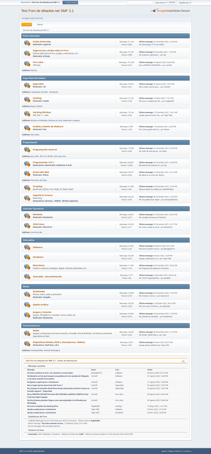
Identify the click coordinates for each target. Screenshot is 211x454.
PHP (32, 180)
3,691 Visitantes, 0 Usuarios (44, 434)
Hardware (38, 256)
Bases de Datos (40, 180)
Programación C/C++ (43, 162)
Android (47, 350)
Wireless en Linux (55, 120)
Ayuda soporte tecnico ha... (150, 115)
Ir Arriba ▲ (188, 451)
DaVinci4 (162, 217)
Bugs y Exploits (36, 106)
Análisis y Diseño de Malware (48, 126)
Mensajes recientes (36, 366)
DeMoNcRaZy (168, 189)
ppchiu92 (166, 306)
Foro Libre (38, 62)
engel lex (47, 44)
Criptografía (35, 92)
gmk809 (167, 278)
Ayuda (164, 451)
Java (32, 156)
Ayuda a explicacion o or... (149, 258)
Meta (164, 151)
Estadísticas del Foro (37, 417)
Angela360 (169, 101)
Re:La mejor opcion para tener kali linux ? (45, 385)
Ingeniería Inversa (43, 195)
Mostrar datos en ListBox (149, 189)
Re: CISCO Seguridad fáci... (149, 278)
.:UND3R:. (57, 201)
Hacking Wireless (42, 112)
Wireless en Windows (39, 120)
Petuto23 (165, 268)
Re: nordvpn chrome (147, 217)
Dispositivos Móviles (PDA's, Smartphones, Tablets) (59, 342)
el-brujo (46, 56)
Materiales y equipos (71, 120)
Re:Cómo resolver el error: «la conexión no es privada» (50, 373)
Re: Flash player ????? (147, 44)
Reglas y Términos (175, 451)
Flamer (167, 129)
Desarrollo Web (41, 172)
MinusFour (47, 227)
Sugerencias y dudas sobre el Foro (51, 50)
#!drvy (46, 175)
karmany (49, 201)
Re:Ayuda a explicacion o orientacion (43, 382)
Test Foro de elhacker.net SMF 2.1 (47, 11)
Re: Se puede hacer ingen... (150, 199)
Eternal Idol (50, 165)
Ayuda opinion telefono (148, 345)
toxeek (46, 101)
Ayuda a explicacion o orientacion (41, 409)
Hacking (37, 98)
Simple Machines (39, 451)
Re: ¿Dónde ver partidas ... (149, 316)
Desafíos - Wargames (49, 92)
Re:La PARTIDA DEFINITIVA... (150, 65)
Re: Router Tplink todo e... (149, 335)
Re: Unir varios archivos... (149, 306)
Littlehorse (60, 165)
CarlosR (168, 65)
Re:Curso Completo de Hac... (150, 101)
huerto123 (165, 296)
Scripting (37, 186)
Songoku (47, 297)
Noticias (34, 70)
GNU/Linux (38, 224)
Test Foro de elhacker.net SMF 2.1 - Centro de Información (51, 361)
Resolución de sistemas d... (149, 165)
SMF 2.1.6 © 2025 (25, 451)
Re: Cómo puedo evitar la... (149, 129)
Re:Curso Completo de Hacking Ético (42, 406)
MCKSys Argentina (70, 201)
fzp (164, 55)
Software (37, 247)
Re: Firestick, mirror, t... (148, 296)
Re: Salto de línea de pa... (149, 151)
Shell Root (49, 345)
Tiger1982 (168, 115)
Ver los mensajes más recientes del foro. (44, 426)
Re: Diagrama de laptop (148, 268)
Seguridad (38, 83)
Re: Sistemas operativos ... (149, 55)
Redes (36, 330)
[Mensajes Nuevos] (27, 43)
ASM (36, 156)
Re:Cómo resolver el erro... (149, 249)
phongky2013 (169, 249)
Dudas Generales (42, 41)
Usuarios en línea (36, 430)
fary (45, 129)
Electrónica (39, 265)
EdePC (161, 44)
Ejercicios (62, 156)
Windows (37, 214)
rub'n (56, 345)
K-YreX (69, 165)
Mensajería (55, 350)
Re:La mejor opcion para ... (149, 87)
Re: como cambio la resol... (149, 227)
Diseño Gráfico (40, 304)
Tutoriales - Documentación (47, 276)
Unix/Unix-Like (36, 232)
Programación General (45, 149)
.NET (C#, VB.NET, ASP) (48, 156)
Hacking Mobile (37, 350)
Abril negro (35, 134)
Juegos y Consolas (42, 312)
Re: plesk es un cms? (147, 175)
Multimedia (39, 291)
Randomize (48, 217)
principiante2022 (171, 199)
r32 (44, 86)
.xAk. (164, 335)
